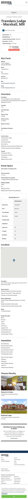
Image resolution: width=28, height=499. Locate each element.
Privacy (15, 463)
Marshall (20, 16)
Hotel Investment (17, 481)
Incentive (2, 481)
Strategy (2, 459)
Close (14, 496)
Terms (15, 461)
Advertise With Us (17, 459)
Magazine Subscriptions (5, 470)
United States (9, 16)
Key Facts (14, 12)
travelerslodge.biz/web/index (8, 83)
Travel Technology (17, 478)
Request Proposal (14, 49)
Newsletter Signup (4, 468)
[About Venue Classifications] (13, 30)
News (2, 457)
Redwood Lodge (6, 415)
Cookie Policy (4, 493)
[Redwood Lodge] (14, 406)
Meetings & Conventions (5, 478)
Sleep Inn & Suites (7, 392)
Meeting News (3, 483)
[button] (14, 261)
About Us (15, 457)
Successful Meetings (8, 3)
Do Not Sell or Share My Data (19, 464)
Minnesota (15, 16)
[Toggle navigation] (26, 2)
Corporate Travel (17, 479)
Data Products (16, 483)
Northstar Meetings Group (6, 476)
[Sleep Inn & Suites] (14, 383)
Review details (14, 438)
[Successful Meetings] (8, 455)
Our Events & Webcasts (5, 461)
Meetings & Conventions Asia (6, 479)
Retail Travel (16, 476)
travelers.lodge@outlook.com (8, 87)
